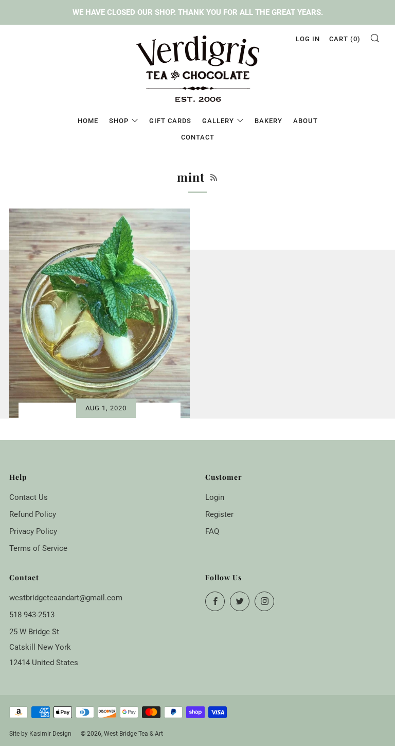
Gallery (218, 121)
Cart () (345, 39)
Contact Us (28, 497)
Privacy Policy (33, 531)
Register (219, 514)
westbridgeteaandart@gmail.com (65, 597)
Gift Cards (170, 121)
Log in (308, 39)
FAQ (212, 531)
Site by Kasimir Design (40, 733)
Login (214, 497)
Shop (119, 121)
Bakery (268, 121)
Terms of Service (38, 548)
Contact (197, 137)
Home (88, 121)
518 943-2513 (32, 614)
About (305, 121)
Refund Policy (32, 514)
